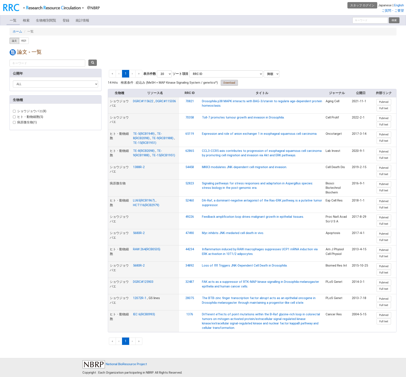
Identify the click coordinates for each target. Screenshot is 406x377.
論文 (14, 40)
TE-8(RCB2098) (144, 151)
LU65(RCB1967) (144, 200)
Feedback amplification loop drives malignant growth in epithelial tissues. (253, 217)
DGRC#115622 (143, 101)
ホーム (17, 31)
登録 (66, 20)
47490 (189, 233)
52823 (189, 183)
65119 (189, 134)
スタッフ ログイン (362, 5)
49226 (189, 217)
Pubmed (383, 102)
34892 (189, 265)
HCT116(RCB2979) (146, 205)
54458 (189, 167)
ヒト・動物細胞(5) (30, 117)
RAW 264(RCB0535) (146, 249)
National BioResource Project (126, 364)
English (399, 5)
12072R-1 (139, 298)
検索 (26, 20)
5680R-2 (139, 233)
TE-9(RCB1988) (162, 138)
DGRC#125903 (143, 282)
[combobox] (47, 63)
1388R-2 (139, 167)
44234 (189, 249)
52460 (189, 200)
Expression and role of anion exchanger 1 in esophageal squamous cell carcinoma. (259, 134)
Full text (383, 108)
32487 (189, 282)
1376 (189, 314)
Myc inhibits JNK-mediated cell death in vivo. (233, 233)
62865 (189, 151)
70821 (189, 101)
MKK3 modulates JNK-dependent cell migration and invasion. (244, 167)
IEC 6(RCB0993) (144, 314)
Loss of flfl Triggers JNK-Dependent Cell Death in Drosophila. (244, 265)
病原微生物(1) (27, 122)
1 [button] (125, 73)
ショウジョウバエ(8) (31, 111)
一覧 (13, 20)
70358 (189, 117)
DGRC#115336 (166, 101)
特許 (23, 40)
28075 (189, 298)
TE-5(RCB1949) (144, 134)
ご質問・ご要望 (393, 10)
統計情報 (82, 20)
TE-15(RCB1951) (144, 143)
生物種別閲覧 (46, 20)
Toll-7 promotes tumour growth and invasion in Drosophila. (243, 117)
